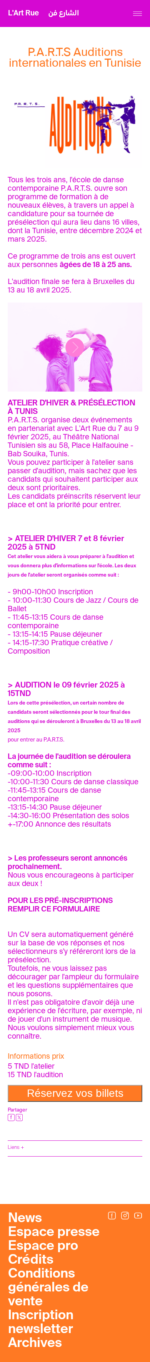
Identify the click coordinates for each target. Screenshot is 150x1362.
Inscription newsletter (40, 1322)
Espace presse (54, 1232)
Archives (35, 1343)
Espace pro (43, 1246)
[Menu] (137, 14)
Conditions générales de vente (48, 1288)
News (25, 1218)
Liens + (16, 1147)
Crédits (30, 1260)
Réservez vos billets (75, 1093)
